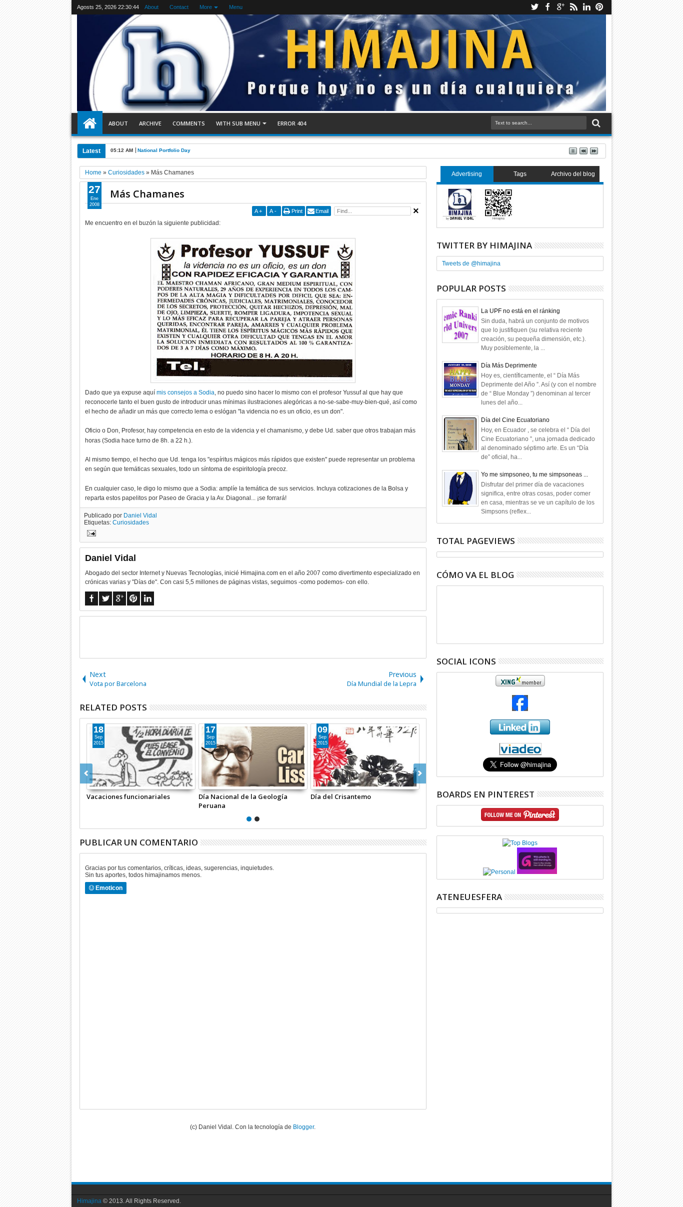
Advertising (467, 174)
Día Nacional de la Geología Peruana (243, 801)
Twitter (534, 7)
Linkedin (586, 7)
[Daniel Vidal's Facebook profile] (520, 709)
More (206, 7)
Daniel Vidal (140, 515)
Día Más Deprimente (509, 365)
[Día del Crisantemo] (365, 756)
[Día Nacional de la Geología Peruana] (253, 756)
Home (90, 123)
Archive (150, 123)
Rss (573, 7)
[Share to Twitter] (105, 781)
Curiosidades (130, 522)
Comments (188, 123)
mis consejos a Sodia (185, 392)
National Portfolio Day (164, 150)
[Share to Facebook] (95, 781)
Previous (420, 774)
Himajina (89, 1201)
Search (595, 123)
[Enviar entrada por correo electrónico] (90, 534)
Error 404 (292, 123)
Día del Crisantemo (340, 796)
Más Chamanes (147, 193)
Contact (179, 7)
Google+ (560, 7)
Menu (235, 7)
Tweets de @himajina (471, 263)
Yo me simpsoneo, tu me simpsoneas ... (534, 474)
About (151, 7)
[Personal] (499, 872)
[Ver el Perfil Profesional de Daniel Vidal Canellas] (520, 753)
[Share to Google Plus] (117, 781)
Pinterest (599, 7)
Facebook (547, 7)
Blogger (303, 1127)
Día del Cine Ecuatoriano (515, 420)
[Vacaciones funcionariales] (141, 756)
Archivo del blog (573, 174)
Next (86, 774)
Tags (520, 174)
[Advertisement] (253, 637)
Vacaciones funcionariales (128, 796)
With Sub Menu (238, 123)
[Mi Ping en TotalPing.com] (537, 872)
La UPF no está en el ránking (520, 311)
